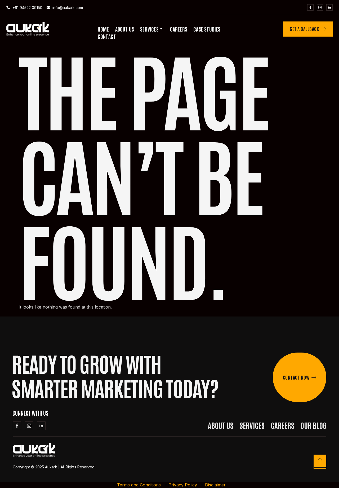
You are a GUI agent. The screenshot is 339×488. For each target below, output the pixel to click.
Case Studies (206, 28)
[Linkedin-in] (329, 7)
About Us (124, 28)
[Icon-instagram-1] (320, 7)
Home (103, 28)
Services (149, 28)
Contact (107, 36)
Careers (178, 28)
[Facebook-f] (310, 7)
